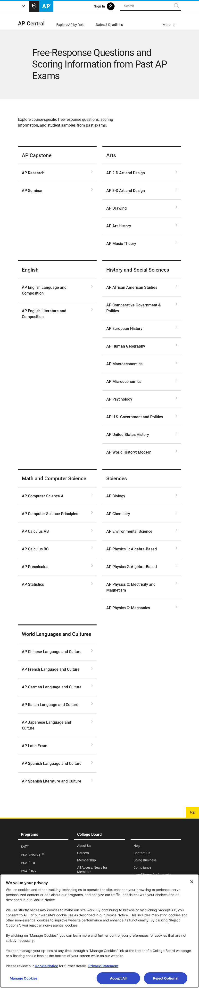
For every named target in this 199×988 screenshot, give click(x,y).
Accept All (118, 978)
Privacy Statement (103, 966)
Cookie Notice (46, 966)
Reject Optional (165, 978)
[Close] (191, 881)
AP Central (31, 23)
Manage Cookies (24, 978)
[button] (169, 21)
